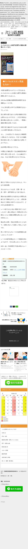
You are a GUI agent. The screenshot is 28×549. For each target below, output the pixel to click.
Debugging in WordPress (6, 14)
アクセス (3, 501)
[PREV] (2, 393)
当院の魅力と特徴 (6, 457)
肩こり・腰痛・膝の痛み (7, 460)
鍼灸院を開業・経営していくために (10, 439)
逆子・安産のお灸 (6, 443)
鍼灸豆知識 (4, 453)
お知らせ (4, 432)
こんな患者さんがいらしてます (9, 429)
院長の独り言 (5, 446)
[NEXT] (25, 393)
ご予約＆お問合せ (5, 496)
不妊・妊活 (4, 436)
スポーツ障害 (3, 42)
